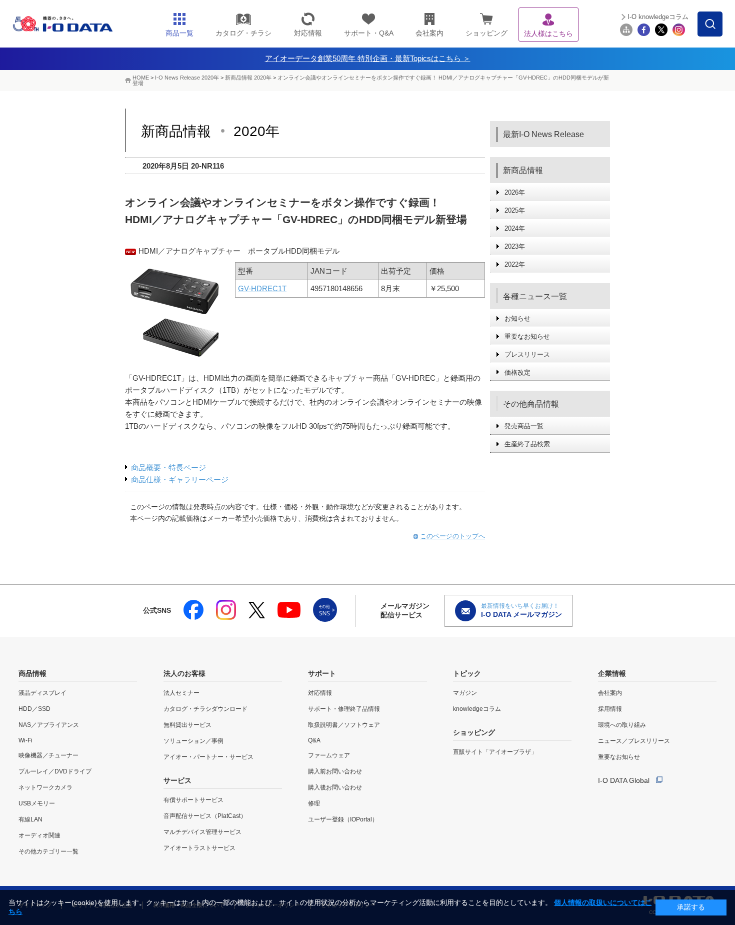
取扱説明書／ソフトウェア (344, 724)
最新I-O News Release (543, 134)
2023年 (514, 246)
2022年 (514, 264)
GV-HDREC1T (262, 288)
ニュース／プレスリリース (634, 740)
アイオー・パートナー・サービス (209, 756)
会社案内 (610, 692)
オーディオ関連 (39, 835)
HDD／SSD (34, 708)
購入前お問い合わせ (335, 771)
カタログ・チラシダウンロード (206, 708)
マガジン (465, 692)
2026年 (514, 192)
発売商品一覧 (524, 426)
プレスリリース (527, 354)
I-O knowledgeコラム (658, 17)
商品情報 (32, 673)
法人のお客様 (185, 673)
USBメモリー (36, 803)
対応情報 (320, 692)
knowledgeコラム (477, 708)
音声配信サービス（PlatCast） (205, 815)
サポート (322, 673)
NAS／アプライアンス (48, 724)
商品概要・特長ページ (168, 467)
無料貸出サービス (188, 724)
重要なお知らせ (527, 336)
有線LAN (30, 819)
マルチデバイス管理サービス (203, 831)
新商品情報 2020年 (248, 78)
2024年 (514, 228)
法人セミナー (182, 692)
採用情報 (610, 708)
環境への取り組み (622, 724)
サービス (178, 780)
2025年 (514, 210)
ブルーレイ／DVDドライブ (55, 771)
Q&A (314, 740)
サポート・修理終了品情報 (344, 708)
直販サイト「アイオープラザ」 (495, 751)
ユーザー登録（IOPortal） (343, 819)
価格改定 (517, 372)
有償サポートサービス (194, 799)
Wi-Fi (25, 740)
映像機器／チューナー (48, 755)
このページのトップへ (452, 536)
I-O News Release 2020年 (187, 78)
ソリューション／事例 (194, 740)
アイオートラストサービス (200, 847)
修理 (314, 803)
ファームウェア (329, 755)
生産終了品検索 (527, 444)
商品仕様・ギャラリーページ (179, 479)
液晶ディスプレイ (42, 692)
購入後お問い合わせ (335, 787)
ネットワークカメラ (45, 787)
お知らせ (517, 318)
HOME (140, 78)
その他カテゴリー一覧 (48, 851)
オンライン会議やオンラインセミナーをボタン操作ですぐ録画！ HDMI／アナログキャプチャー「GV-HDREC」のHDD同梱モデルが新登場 (370, 80)
